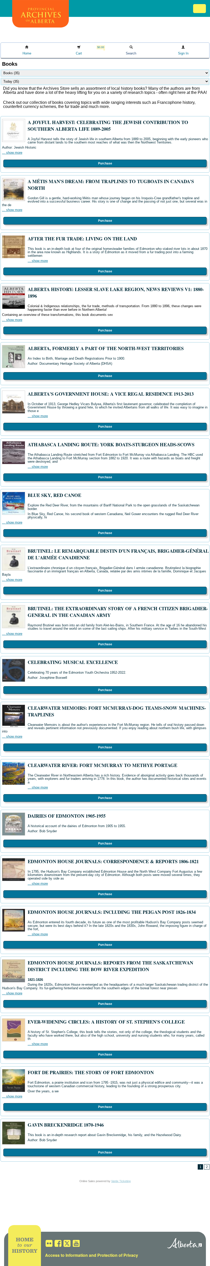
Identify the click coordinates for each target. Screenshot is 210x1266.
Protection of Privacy (117, 1255)
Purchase (105, 163)
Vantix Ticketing (121, 1181)
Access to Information (66, 1255)
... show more (12, 152)
